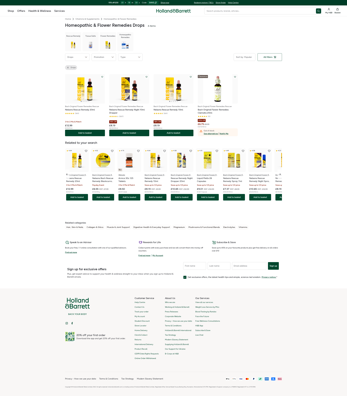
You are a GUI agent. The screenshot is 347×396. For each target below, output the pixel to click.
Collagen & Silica (95, 227)
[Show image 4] (86, 101)
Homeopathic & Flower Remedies (120, 19)
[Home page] (173, 11)
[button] (77, 57)
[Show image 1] (81, 101)
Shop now (165, 2)
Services (59, 10)
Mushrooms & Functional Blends (204, 227)
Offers (21, 10)
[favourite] (86, 151)
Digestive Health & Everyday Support (151, 227)
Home (68, 19)
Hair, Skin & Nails (74, 227)
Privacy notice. (269, 277)
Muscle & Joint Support (118, 227)
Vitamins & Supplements (87, 19)
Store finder (221, 2)
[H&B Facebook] (72, 323)
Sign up (273, 266)
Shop (11, 10)
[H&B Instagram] (66, 323)
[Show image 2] (83, 101)
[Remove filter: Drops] (68, 67)
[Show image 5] (88, 101)
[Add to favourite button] (102, 77)
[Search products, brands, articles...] (319, 11)
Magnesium (179, 227)
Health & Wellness (39, 10)
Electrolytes (229, 227)
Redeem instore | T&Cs (203, 2)
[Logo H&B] (173, 12)
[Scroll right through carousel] (280, 174)
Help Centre (233, 2)
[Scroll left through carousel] (67, 174)
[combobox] (260, 11)
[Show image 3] (85, 101)
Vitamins (243, 227)
